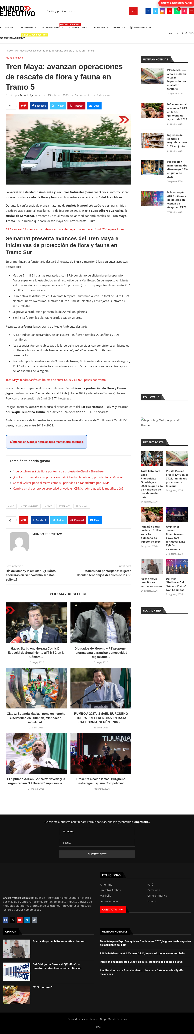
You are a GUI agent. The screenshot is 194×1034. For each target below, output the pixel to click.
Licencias (99, 27)
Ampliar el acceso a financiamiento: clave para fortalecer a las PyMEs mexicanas (176, 538)
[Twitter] (155, 11)
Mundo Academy (14, 37)
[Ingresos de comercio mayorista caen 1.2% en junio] (152, 140)
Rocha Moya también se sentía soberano (151, 582)
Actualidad (7, 27)
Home (97, 1026)
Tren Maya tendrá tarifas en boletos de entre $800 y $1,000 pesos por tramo (56, 380)
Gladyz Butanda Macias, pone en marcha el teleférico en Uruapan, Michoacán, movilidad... (36, 718)
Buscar (133, 11)
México (48, 506)
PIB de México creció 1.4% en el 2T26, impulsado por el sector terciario (176, 79)
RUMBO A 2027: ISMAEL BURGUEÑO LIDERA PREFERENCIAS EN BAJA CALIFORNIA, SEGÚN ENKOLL (101, 718)
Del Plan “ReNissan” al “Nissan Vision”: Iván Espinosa (176, 584)
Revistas (119, 27)
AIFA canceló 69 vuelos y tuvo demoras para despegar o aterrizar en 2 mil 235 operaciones (65, 229)
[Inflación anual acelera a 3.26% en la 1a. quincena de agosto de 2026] (152, 110)
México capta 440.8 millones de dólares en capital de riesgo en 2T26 (176, 200)
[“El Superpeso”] (16, 995)
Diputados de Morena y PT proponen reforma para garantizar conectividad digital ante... (101, 653)
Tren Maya (81, 506)
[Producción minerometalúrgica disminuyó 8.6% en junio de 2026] (152, 167)
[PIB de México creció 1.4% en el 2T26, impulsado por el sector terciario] (152, 76)
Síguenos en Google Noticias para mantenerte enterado (46, 441)
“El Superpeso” (42, 987)
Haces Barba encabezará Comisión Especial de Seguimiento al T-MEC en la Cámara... (36, 653)
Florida (151, 901)
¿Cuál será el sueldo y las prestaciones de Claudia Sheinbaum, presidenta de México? (68, 477)
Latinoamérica (109, 901)
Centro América (157, 895)
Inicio (9, 50)
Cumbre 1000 (77, 27)
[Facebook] (148, 11)
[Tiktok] (184, 11)
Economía (27, 27)
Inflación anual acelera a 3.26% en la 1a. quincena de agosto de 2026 (177, 112)
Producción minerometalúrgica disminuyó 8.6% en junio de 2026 (177, 169)
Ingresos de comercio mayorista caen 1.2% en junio (177, 140)
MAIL (121, 909)
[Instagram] (162, 11)
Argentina (106, 884)
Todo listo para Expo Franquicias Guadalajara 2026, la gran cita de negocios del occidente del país (152, 483)
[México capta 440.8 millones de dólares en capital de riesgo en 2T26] (152, 198)
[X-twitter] (12, 920)
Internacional (52, 26)
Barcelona (153, 890)
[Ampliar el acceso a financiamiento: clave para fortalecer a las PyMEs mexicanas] (177, 514)
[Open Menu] (191, 11)
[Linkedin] (27, 920)
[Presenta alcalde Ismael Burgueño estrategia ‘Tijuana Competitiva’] (100, 753)
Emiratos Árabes (110, 890)
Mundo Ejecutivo (30, 95)
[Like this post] (24, 105)
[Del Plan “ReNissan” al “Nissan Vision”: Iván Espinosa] (177, 566)
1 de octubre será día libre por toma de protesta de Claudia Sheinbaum (59, 471)
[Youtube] (169, 11)
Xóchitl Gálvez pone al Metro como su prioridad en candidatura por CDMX (61, 483)
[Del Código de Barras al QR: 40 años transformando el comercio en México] (16, 972)
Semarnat (64, 506)
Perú (150, 884)
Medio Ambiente (29, 506)
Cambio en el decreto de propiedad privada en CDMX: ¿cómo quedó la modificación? (68, 488)
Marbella (105, 895)
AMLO (11, 506)
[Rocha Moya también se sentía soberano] (152, 566)
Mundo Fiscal (142, 27)
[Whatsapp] (177, 11)
